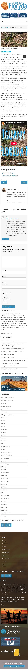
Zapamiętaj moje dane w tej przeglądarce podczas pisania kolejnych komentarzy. (6, 298)
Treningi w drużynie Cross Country (5, 182)
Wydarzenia (5, 510)
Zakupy (4, 516)
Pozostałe (4, 475)
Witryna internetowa (5, 283)
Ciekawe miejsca (6, 409)
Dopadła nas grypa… (24, 182)
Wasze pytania (6, 558)
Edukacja (4, 417)
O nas (3, 449)
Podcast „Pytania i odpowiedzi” (10, 369)
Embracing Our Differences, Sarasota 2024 (13, 348)
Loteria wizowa (6, 441)
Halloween (5, 429)
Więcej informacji (19, 666)
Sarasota (4, 490)
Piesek (4, 461)
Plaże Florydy (5, 464)
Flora (3, 426)
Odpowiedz (5, 239)
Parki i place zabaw (7, 455)
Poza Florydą (5, 472)
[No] (26, 664)
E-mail (3, 276)
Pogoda (4, 469)
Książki (4, 435)
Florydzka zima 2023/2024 (8, 366)
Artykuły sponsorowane (8, 400)
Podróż (4, 467)
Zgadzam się (8, 666)
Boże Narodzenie (6, 406)
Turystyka (4, 546)
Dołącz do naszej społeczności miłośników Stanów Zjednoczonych (13, 345)
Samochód (5, 487)
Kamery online (5, 549)
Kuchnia (4, 438)
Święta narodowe (6, 495)
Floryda (4, 541)
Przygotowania (6, 478)
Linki (3, 555)
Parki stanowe (5, 458)
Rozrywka (4, 484)
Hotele (4, 432)
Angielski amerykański (7, 397)
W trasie (4, 501)
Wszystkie (8, 51)
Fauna (2, 51)
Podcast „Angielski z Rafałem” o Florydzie (12, 351)
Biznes (4, 403)
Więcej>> (3, 605)
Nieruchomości (6, 446)
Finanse (4, 423)
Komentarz (5, 255)
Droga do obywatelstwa (8, 415)
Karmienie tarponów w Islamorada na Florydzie (14, 360)
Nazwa (4, 270)
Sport (3, 493)
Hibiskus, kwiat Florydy (8, 357)
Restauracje (5, 481)
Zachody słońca (6, 513)
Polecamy (4, 561)
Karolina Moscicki (17, 54)
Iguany (7, 180)
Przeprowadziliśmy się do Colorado (11, 341)
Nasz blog (4, 443)
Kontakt (4, 567)
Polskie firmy (5, 552)
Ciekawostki (5, 412)
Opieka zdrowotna (7, 452)
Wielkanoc (4, 504)
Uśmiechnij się (5, 498)
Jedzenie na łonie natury (8, 354)
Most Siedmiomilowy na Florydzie (10, 363)
